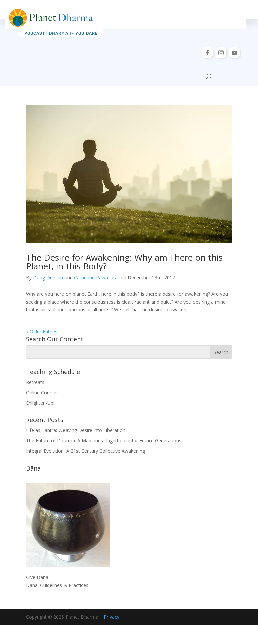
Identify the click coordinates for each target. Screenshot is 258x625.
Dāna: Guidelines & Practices (57, 585)
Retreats (35, 382)
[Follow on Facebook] (207, 52)
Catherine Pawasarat (96, 277)
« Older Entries (41, 331)
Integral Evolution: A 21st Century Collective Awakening (85, 451)
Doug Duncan (48, 277)
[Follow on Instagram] (221, 52)
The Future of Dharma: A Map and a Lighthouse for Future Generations (103, 440)
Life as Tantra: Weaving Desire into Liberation (75, 430)
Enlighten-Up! (40, 403)
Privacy (111, 617)
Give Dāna (37, 577)
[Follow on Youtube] (234, 52)
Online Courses (42, 392)
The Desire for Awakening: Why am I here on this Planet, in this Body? (124, 261)
